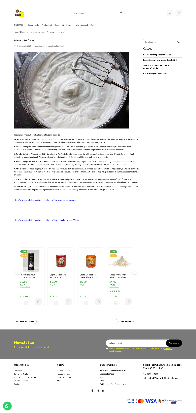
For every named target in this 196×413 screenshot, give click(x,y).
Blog (92, 25)
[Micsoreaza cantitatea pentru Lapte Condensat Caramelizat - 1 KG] (82, 303)
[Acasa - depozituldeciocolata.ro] (32, 14)
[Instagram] (103, 391)
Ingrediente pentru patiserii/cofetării (49, 46)
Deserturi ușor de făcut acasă (156, 73)
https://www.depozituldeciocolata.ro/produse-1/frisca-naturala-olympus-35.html (46, 220)
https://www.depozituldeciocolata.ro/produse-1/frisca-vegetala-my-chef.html (45, 200)
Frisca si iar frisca (62, 32)
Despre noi (18, 371)
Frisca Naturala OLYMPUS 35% (27, 276)
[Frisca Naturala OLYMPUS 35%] (31, 261)
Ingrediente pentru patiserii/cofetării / (40, 32)
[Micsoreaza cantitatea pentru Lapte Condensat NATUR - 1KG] (52, 303)
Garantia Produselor (65, 377)
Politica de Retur (63, 374)
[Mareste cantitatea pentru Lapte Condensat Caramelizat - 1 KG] (90, 303)
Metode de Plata (63, 371)
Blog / (22, 32)
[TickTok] (98, 391)
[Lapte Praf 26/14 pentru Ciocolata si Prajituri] (120, 261)
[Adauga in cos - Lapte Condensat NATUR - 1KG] (68, 301)
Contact (69, 25)
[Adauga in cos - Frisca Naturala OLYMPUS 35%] (38, 301)
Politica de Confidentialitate (25, 377)
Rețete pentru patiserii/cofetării (157, 55)
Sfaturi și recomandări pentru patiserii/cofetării (156, 66)
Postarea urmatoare (127, 321)
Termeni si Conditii (21, 374)
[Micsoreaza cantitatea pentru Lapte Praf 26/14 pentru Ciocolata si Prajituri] (111, 303)
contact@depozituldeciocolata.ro (162, 378)
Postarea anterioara (25, 321)
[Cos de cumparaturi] (178, 13)
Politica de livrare (21, 381)
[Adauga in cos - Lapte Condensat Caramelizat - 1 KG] (98, 301)
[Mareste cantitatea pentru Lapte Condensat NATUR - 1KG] (60, 303)
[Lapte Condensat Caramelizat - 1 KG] (91, 261)
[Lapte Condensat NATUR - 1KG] (61, 261)
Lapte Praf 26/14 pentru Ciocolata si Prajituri (118, 276)
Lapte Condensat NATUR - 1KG (58, 276)
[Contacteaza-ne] (170, 13)
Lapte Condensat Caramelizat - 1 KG (89, 276)
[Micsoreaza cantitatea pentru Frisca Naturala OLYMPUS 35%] (22, 303)
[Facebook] (92, 391)
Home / (17, 32)
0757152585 (152, 374)
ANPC (59, 381)
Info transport (82, 25)
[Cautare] (121, 13)
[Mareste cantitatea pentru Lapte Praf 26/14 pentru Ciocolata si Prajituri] (120, 303)
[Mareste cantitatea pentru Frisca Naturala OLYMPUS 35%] (30, 303)
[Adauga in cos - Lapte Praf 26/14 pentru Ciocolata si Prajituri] (128, 301)
